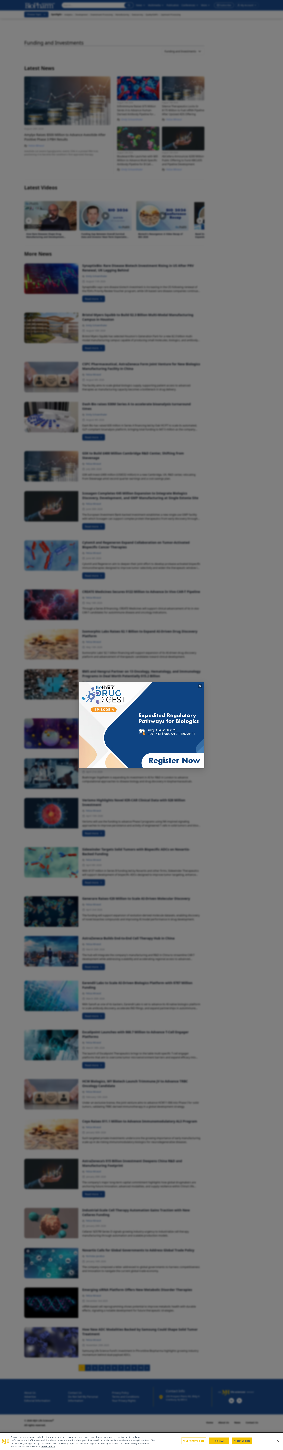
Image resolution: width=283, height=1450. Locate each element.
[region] (141, 1441)
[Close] (277, 1440)
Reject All (219, 1440)
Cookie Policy (48, 1446)
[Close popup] (200, 686)
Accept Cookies (242, 1440)
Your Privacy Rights (193, 1440)
